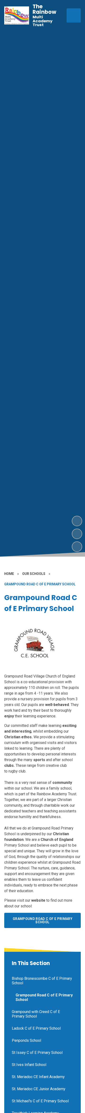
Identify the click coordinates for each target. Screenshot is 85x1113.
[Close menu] (74, 15)
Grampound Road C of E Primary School (42, 920)
